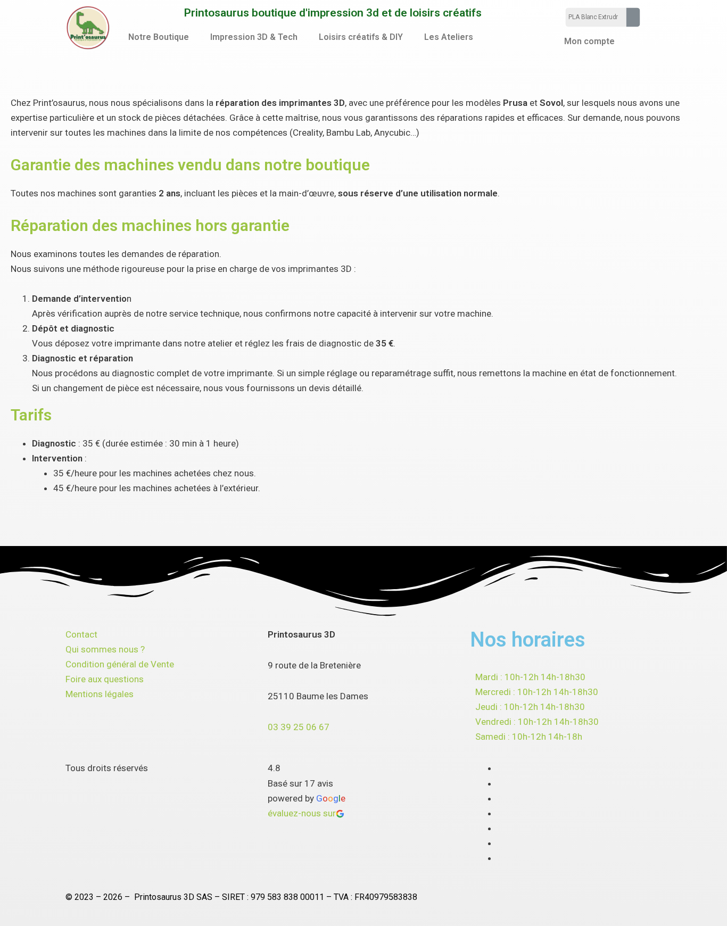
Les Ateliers (448, 37)
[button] (161, 37)
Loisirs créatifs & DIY (361, 37)
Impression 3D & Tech (254, 37)
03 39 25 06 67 (298, 727)
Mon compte (589, 41)
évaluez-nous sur (302, 813)
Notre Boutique (158, 37)
